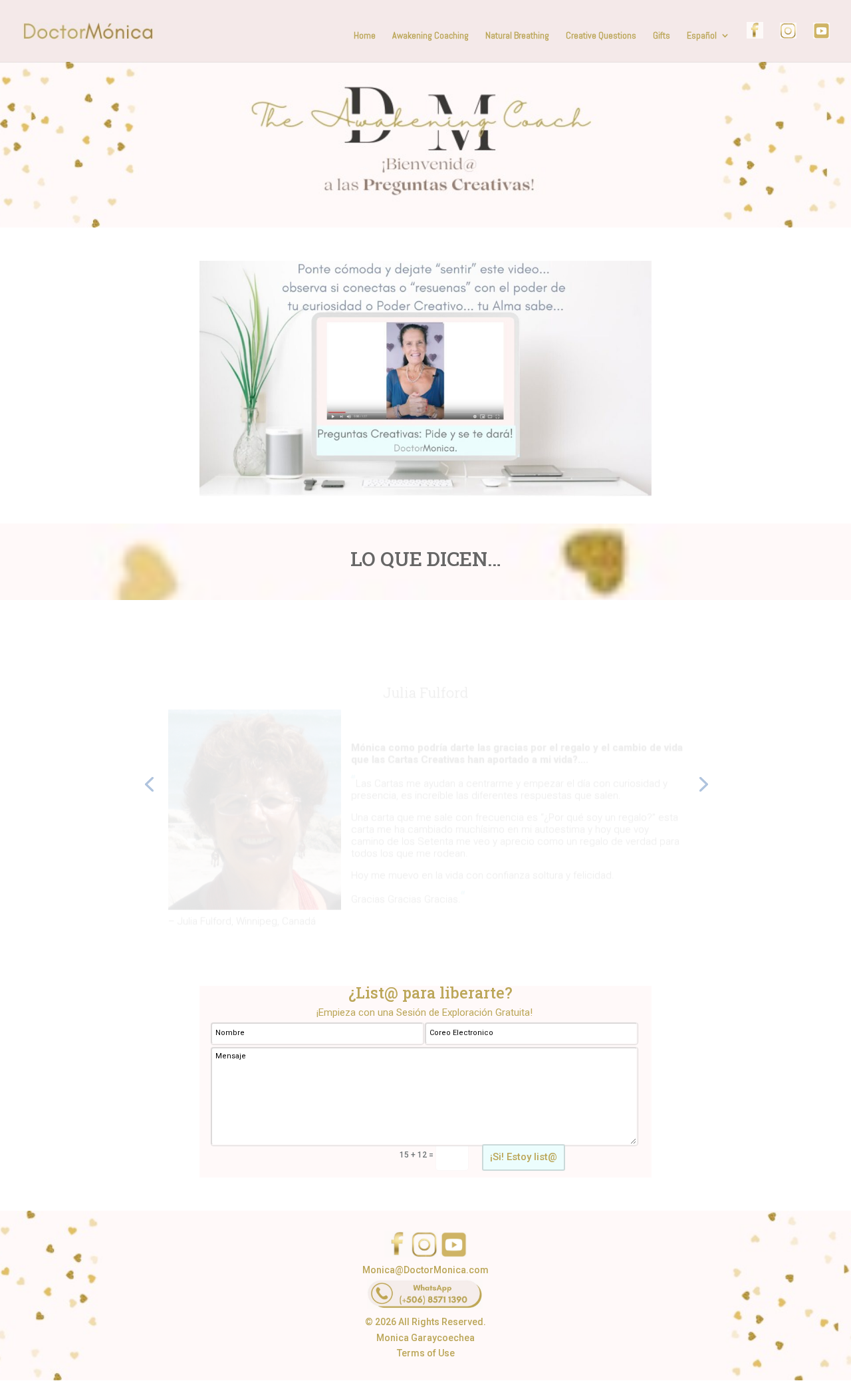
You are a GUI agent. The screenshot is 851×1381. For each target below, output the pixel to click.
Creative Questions (601, 36)
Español (702, 36)
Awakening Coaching (430, 36)
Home (365, 36)
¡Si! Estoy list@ (523, 1157)
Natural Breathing (517, 36)
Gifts (661, 36)
